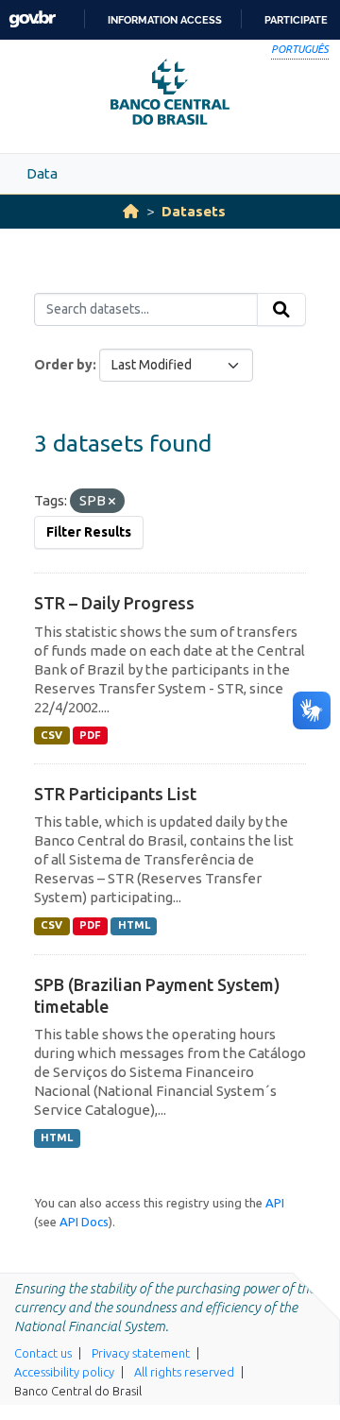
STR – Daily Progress (114, 602)
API (274, 1202)
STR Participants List (115, 793)
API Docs (84, 1221)
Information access (165, 19)
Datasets (194, 211)
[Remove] (112, 501)
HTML (134, 925)
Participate (296, 19)
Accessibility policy (64, 1371)
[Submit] (281, 310)
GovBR (32, 19)
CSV (51, 735)
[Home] (131, 211)
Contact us (43, 1353)
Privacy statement (141, 1353)
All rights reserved (184, 1371)
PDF (90, 735)
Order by (63, 364)
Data (42, 173)
